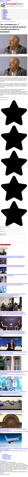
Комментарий (3, 233)
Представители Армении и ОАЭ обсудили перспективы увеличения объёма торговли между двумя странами (12, 257)
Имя (1, 229)
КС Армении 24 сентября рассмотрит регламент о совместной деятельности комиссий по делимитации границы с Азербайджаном (14, 284)
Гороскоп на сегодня (4, 474)
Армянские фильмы (7, 455)
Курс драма (5, 454)
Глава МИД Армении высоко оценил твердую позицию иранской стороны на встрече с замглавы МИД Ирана (12, 266)
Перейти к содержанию (5, 0)
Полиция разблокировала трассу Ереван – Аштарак (11, 410)
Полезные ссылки (7, 457)
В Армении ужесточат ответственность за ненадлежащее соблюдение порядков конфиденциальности (12, 294)
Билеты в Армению (7, 458)
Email (1, 231)
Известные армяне (7, 456)
